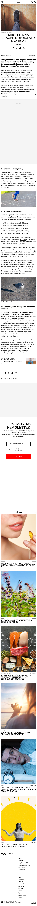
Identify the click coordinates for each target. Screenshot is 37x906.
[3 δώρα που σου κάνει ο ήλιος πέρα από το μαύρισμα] (18, 706)
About (20, 858)
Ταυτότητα (21, 860)
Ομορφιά (20, 888)
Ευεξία (2, 842)
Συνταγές (21, 886)
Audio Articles (22, 895)
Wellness (18, 44)
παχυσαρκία (9, 252)
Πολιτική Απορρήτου (24, 865)
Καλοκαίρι (3, 730)
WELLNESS (3, 378)
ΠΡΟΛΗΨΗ (9, 378)
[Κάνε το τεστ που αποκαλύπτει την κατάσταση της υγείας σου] (31, 361)
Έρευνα (2, 785)
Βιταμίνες (3, 561)
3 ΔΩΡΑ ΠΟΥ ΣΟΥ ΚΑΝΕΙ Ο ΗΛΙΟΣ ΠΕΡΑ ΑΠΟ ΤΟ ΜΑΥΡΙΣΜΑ (16, 733)
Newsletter (21, 869)
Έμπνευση (21, 893)
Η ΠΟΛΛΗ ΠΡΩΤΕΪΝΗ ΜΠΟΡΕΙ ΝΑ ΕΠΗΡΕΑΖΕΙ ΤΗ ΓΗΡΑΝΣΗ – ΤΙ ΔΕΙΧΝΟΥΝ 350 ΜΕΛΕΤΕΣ (16, 677)
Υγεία (2, 364)
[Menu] (18, 2)
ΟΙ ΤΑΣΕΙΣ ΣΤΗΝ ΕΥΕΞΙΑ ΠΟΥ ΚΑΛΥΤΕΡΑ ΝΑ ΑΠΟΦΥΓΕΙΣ (14, 845)
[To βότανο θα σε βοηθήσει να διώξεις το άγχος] (18, 594)
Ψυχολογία (21, 879)
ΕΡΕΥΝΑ (15, 378)
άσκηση (3, 92)
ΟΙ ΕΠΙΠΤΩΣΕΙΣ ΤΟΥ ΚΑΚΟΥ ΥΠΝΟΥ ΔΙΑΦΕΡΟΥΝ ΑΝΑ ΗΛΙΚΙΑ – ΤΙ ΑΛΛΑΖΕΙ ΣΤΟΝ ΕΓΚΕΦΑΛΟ (18, 789)
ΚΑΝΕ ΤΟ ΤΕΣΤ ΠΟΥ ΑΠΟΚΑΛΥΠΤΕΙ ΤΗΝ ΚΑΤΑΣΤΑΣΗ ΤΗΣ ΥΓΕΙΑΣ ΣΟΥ (11, 360)
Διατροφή (21, 884)
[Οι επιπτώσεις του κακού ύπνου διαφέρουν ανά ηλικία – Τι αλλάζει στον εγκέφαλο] (18, 761)
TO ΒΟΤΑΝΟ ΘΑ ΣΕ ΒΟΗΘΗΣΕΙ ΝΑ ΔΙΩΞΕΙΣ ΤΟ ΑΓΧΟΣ (16, 621)
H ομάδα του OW (23, 863)
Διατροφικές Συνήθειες (6, 673)
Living (20, 890)
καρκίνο (23, 239)
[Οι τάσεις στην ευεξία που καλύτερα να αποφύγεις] (18, 818)
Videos (20, 897)
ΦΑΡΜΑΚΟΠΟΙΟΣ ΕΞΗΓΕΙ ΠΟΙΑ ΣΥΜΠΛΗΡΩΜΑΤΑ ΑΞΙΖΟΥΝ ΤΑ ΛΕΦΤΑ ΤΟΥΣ (18, 565)
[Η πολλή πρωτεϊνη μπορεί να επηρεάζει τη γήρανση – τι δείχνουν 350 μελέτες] (18, 649)
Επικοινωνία (21, 872)
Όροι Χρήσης (22, 867)
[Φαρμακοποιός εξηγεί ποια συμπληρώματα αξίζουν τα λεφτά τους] (18, 537)
